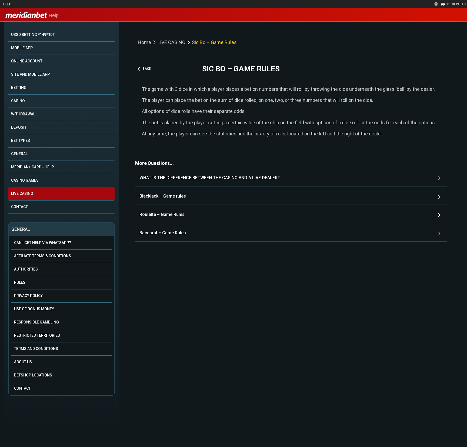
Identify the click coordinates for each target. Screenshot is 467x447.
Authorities (26, 269)
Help (7, 4)
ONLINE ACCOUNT (26, 61)
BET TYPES (20, 140)
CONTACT (19, 207)
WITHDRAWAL (23, 114)
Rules (19, 282)
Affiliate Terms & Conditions (42, 256)
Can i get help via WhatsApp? (42, 243)
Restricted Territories (37, 335)
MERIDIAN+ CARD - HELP (32, 167)
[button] (445, 4)
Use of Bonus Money (34, 309)
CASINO (18, 101)
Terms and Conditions (36, 348)
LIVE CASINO (22, 193)
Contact (22, 388)
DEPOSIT (18, 127)
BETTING (18, 87)
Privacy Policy (28, 295)
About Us (23, 362)
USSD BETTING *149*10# (33, 34)
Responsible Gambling (36, 322)
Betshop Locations (33, 375)
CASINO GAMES (25, 180)
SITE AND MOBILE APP (30, 74)
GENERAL (19, 154)
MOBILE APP (22, 48)
